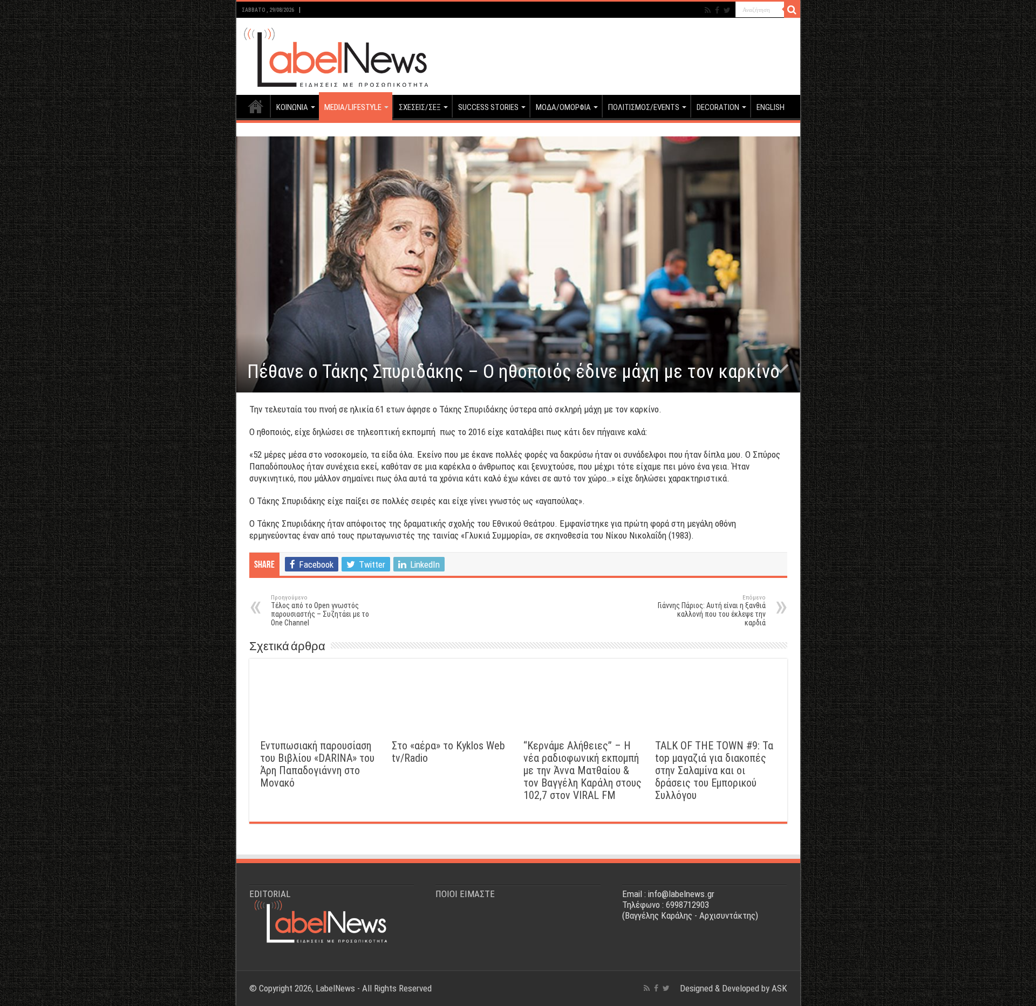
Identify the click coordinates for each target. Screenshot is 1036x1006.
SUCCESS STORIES (488, 107)
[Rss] (708, 10)
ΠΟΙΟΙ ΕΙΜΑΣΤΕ (465, 893)
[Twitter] (727, 10)
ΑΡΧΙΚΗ (256, 106)
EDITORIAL (269, 893)
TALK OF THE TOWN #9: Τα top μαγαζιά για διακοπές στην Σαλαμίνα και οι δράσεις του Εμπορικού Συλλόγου (714, 771)
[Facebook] (717, 10)
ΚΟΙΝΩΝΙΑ (292, 107)
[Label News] (333, 54)
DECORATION (718, 107)
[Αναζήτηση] (792, 10)
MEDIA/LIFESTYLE (352, 107)
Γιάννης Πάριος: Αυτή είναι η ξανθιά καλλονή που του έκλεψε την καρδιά (712, 610)
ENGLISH (770, 107)
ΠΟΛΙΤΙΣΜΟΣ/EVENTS (643, 107)
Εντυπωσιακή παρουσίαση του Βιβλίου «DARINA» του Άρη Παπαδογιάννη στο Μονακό (317, 764)
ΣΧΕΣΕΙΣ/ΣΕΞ (420, 107)
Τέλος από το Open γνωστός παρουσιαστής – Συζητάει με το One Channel (320, 610)
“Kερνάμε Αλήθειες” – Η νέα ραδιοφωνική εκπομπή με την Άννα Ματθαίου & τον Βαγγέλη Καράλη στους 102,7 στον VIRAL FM (582, 771)
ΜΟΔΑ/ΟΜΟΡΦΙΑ (563, 107)
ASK (779, 988)
